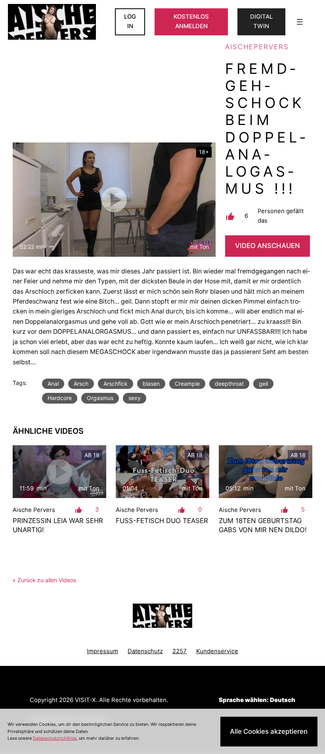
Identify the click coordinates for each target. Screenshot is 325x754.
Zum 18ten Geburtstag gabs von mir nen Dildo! (263, 525)
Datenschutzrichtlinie (54, 738)
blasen (151, 383)
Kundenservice (217, 651)
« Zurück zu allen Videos (44, 580)
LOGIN (130, 21)
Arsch (81, 383)
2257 (179, 651)
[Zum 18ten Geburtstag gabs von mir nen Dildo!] (265, 471)
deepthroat (229, 383)
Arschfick (115, 383)
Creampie (187, 383)
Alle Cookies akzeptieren (269, 731)
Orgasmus (100, 397)
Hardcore (60, 397)
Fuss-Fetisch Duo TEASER (162, 521)
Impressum (102, 651)
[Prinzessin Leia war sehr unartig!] (59, 471)
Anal (53, 383)
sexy (134, 397)
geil (263, 383)
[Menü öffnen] (299, 22)
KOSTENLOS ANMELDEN (191, 21)
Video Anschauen (267, 246)
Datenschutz (145, 651)
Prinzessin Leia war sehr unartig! (58, 525)
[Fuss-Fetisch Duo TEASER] (162, 471)
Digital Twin (261, 21)
